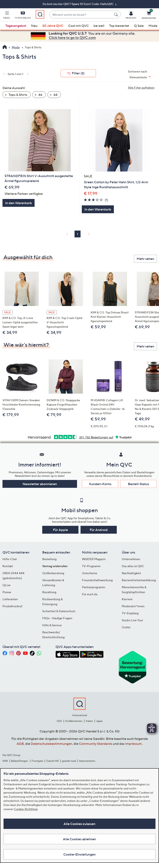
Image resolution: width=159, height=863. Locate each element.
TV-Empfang (130, 613)
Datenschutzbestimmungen (51, 744)
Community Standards (95, 744)
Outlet (126, 627)
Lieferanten (10, 599)
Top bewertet (119, 26)
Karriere (127, 599)
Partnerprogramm (93, 587)
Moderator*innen (133, 606)
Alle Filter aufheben (141, 87)
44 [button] (55, 95)
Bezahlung (49, 592)
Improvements (87, 760)
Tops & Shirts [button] (17, 95)
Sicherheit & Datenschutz (58, 611)
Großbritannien (73, 721)
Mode (152, 26)
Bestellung (49, 559)
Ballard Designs (19, 760)
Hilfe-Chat (9, 559)
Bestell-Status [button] (138, 484)
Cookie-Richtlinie (26, 809)
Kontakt (7, 566)
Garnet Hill (52, 760)
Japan (99, 721)
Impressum (133, 744)
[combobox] (80, 14)
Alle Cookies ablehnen (79, 839)
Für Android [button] (99, 530)
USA (59, 721)
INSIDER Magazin (94, 559)
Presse (6, 592)
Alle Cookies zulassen (79, 824)
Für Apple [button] (60, 530)
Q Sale (139, 26)
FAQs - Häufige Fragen (57, 618)
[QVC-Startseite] (5, 47)
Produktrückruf (12, 606)
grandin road (69, 760)
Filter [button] (78, 73)
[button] (6, 16)
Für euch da (89, 594)
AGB (20, 744)
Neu (34, 26)
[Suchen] (116, 14)
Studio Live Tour (132, 620)
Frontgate (37, 760)
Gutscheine (89, 573)
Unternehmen (131, 559)
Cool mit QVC (78, 26)
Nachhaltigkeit (131, 573)
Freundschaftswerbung (97, 580)
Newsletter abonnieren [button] (40, 484)
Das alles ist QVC (133, 566)
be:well (99, 26)
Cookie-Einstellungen (79, 854)
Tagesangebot (15, 26)
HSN (5, 760)
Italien (89, 721)
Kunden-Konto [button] (100, 484)
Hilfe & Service (52, 625)
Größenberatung (53, 573)
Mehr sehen (145, 259)
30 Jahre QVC (52, 26)
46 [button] (40, 95)
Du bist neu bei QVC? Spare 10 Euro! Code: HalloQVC (78, 4)
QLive (6, 585)
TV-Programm (91, 566)
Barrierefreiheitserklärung (139, 580)
